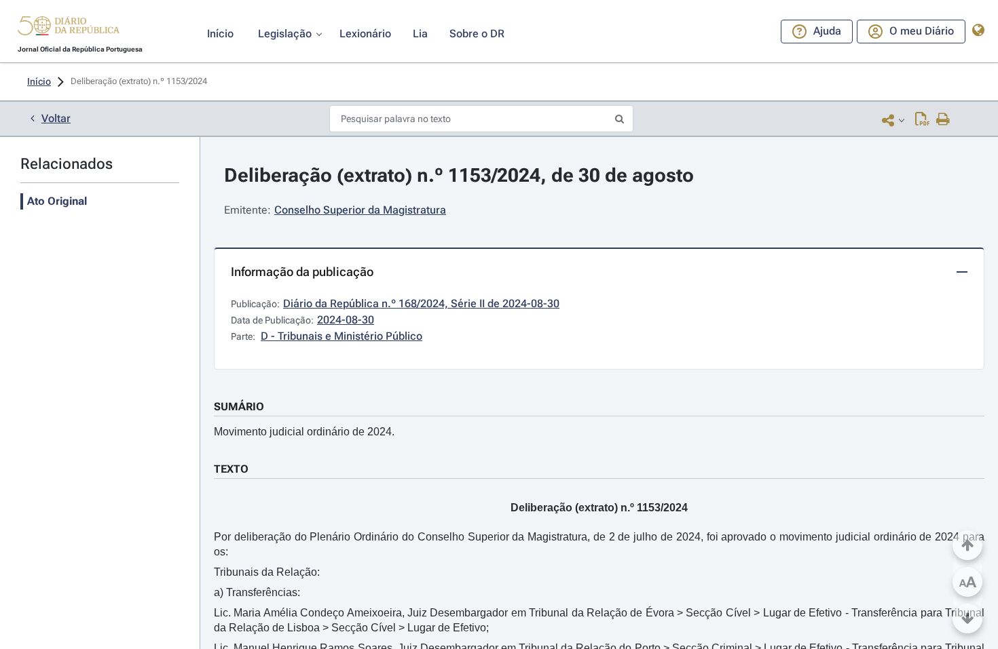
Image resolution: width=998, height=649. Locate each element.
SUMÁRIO (239, 406)
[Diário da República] (68, 28)
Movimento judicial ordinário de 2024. (304, 431)
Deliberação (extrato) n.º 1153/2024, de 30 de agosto (459, 175)
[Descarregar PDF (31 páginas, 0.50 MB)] (922, 120)
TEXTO (231, 469)
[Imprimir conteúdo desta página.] (943, 120)
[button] (68, 27)
